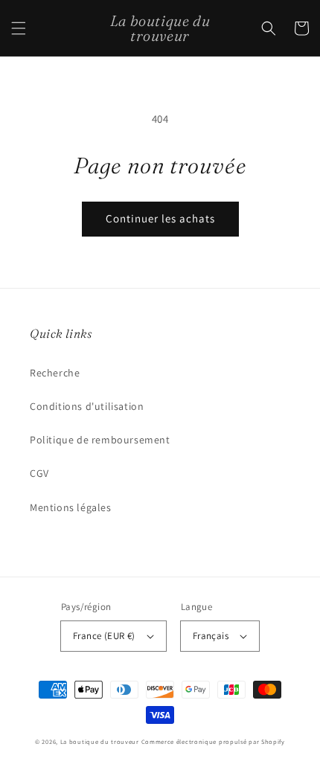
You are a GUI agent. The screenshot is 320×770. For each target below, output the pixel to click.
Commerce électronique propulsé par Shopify (213, 741)
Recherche (55, 372)
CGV (39, 473)
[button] (18, 28)
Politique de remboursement (100, 439)
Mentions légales (71, 507)
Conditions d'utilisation (87, 406)
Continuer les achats (160, 218)
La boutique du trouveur (99, 741)
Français (210, 635)
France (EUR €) (104, 635)
